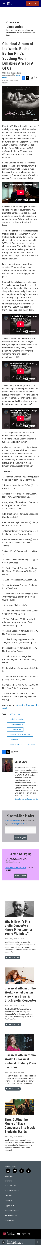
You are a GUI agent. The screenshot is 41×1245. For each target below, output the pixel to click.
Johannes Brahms (16, 724)
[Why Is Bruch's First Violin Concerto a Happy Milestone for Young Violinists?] (19, 909)
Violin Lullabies (15, 729)
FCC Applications (11, 1215)
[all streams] (38, 1242)
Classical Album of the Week (20, 735)
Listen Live (8, 1181)
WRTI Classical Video (12, 1191)
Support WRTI (9, 1206)
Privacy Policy (9, 1220)
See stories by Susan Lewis (26, 799)
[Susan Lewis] (7, 765)
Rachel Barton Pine (17, 719)
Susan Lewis (21, 761)
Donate (34, 3)
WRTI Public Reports (12, 1211)
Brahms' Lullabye (16, 745)
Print (36, 77)
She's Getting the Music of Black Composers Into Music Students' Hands (20, 1125)
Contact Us (8, 1201)
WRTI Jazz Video (11, 1186)
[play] (3, 1242)
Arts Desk (8, 1196)
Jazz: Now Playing (20, 854)
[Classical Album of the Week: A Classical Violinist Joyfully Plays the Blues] (19, 1042)
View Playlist (20, 837)
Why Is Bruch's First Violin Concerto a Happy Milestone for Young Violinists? (18, 927)
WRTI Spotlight (15, 714)
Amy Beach (14, 740)
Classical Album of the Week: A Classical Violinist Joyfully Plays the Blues (20, 1061)
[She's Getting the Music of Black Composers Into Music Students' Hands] (19, 1107)
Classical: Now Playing (20, 815)
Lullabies (31, 745)
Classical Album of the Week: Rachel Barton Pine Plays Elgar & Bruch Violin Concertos (20, 994)
